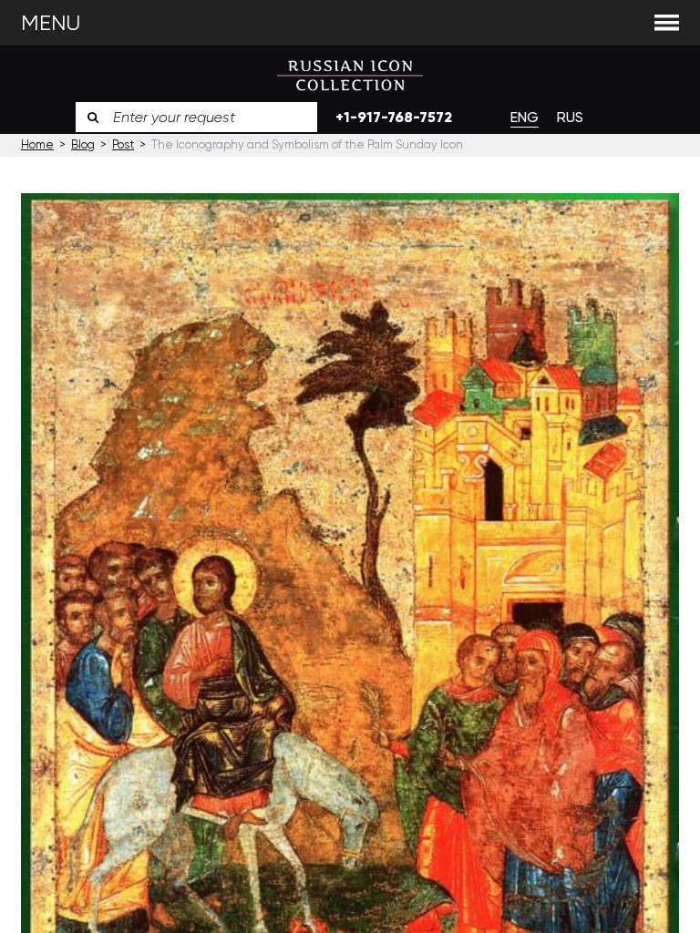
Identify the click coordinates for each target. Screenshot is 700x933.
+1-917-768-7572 (393, 117)
